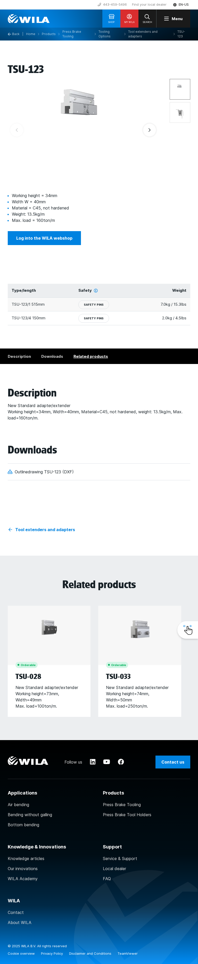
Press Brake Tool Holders (127, 814)
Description (19, 356)
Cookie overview (22, 953)
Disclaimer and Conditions (90, 953)
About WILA (19, 922)
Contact (16, 912)
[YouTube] (106, 762)
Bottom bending (23, 824)
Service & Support (120, 858)
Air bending (18, 804)
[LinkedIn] (92, 762)
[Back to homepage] (29, 18)
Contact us (172, 762)
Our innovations (23, 868)
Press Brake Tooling (122, 804)
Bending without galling (30, 814)
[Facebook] (121, 762)
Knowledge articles (26, 858)
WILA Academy (23, 878)
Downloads (52, 356)
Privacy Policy (52, 953)
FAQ (107, 878)
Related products (90, 356)
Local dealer (114, 868)
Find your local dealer (149, 4)
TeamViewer (128, 953)
